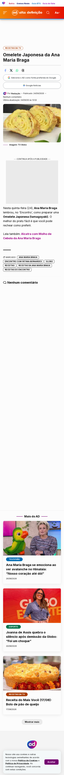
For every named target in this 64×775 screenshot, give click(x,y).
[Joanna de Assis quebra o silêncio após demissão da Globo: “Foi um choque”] (32, 605)
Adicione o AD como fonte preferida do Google (33, 77)
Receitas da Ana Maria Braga (34, 265)
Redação (15, 93)
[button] (51, 762)
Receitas (9, 265)
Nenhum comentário (12, 97)
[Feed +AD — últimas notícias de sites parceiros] (4, 3)
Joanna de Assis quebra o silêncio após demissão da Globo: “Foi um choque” (31, 636)
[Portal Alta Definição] (32, 744)
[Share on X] (11, 70)
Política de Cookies (28, 760)
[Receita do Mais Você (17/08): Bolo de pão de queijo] (32, 673)
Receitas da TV (13, 48)
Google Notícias (33, 85)
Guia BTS (36, 3)
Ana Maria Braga (28, 257)
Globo (49, 261)
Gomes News (23, 3)
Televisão (14, 559)
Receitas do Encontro (17, 269)
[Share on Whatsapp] (17, 70)
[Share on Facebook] (5, 70)
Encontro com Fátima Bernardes (23, 261)
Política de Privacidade (17, 763)
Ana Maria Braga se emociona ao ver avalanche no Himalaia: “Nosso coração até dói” (31, 569)
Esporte (13, 627)
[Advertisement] (32, 30)
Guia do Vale (49, 3)
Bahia (12, 3)
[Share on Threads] (23, 70)
